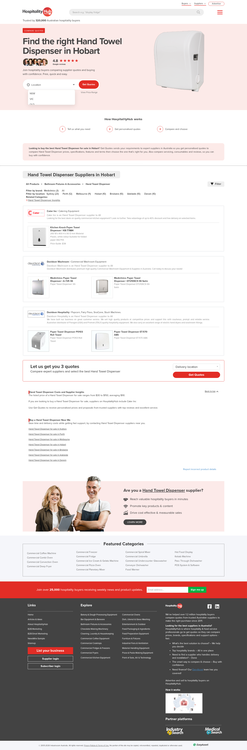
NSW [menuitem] (32, 93)
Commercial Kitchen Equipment (95, 657)
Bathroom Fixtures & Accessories (62, 184)
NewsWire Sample (36, 638)
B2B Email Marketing (38, 633)
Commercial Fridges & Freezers (95, 648)
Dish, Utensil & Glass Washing (136, 619)
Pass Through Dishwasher (188, 560)
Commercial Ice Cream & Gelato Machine (97, 560)
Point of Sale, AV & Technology (136, 657)
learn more (135, 522)
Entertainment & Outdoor (134, 624)
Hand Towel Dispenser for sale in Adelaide (48, 455)
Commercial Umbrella (137, 556)
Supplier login (50, 658)
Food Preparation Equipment (135, 633)
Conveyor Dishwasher (137, 565)
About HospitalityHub (38, 624)
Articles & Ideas (35, 619)
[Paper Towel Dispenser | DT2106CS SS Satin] (123, 274)
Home (30, 614)
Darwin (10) (150, 193)
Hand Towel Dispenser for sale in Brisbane (48, 450)
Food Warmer (132, 569)
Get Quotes (89, 84)
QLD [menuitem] (32, 104)
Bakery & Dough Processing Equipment (99, 614)
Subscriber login (50, 666)
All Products (32, 184)
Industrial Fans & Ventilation (135, 643)
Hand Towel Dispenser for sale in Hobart (47, 444)
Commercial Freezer (86, 552)
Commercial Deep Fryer (39, 566)
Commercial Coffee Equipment (95, 638)
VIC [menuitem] (32, 99)
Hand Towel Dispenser (98, 184)
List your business (50, 651)
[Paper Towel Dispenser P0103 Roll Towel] (59, 328)
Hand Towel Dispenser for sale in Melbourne (49, 439)
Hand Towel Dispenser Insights (44, 200)
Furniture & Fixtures (131, 638)
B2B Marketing (35, 629)
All (63, 190)
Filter (218, 184)
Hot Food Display (184, 552)
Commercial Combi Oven (40, 557)
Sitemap (32, 643)
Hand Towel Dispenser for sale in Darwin (47, 460)
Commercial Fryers (89, 653)
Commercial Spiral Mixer (138, 552)
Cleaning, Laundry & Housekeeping (97, 633)
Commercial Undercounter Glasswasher (146, 560)
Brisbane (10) (116, 193)
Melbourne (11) (83, 193)
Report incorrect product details (199, 469)
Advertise (216, 3)
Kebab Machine (183, 556)
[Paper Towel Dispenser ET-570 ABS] (123, 328)
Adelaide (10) (133, 193)
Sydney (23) (53, 193)
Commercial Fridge (86, 556)
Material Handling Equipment (135, 648)
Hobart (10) (100, 193)
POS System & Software (187, 565)
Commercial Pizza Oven (88, 565)
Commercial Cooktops (91, 643)
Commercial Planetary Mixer (90, 569)
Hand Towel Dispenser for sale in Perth (47, 434)
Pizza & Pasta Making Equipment (137, 653)
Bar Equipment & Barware (93, 619)
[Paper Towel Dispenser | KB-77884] (59, 224)
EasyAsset (197, 669)
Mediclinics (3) (51, 190)
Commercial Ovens (131, 614)
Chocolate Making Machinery (94, 629)
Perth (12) (67, 193)
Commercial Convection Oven (42, 562)
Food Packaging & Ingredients (136, 629)
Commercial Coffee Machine (41, 553)
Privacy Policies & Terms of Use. (96, 745)
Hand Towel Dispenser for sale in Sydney (48, 429)
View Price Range (89, 92)
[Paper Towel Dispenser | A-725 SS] (59, 274)
